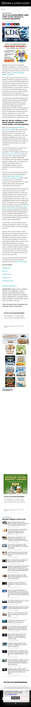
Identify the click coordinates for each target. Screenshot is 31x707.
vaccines (16, 300)
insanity (9, 295)
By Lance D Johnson (17, 549)
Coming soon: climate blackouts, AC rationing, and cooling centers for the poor (17, 584)
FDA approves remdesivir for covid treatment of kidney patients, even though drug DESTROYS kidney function (18, 539)
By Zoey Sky (16, 526)
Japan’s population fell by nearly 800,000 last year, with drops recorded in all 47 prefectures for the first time (18, 524)
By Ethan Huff (16, 534)
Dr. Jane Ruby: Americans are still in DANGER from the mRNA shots (17, 621)
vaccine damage (18, 298)
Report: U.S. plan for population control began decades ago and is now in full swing (18, 614)
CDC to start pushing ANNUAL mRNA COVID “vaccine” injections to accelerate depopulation (18, 546)
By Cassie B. (16, 557)
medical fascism (17, 295)
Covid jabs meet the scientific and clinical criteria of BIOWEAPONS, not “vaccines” (18, 607)
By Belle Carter (17, 572)
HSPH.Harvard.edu (7, 281)
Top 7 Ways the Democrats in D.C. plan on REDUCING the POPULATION (18, 601)
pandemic (21, 296)
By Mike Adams (17, 563)
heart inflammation (13, 293)
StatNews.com (6, 277)
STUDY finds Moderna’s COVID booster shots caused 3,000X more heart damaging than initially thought (17, 531)
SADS (25, 296)
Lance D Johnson (14, 21)
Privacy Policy (13, 694)
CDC (9, 291)
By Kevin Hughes (17, 623)
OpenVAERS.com (7, 274)
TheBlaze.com (6, 268)
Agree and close (15, 698)
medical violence (12, 296)
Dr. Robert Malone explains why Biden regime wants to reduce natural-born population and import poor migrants (17, 628)
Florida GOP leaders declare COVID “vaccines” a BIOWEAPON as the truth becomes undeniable (17, 645)
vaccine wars (10, 300)
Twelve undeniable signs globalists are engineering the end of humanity (18, 560)
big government (16, 289)
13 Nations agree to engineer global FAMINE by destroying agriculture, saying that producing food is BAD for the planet (18, 671)
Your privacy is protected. (9, 326)
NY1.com (4, 271)
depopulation (15, 291)
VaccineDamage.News (20, 261)
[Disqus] (15, 412)
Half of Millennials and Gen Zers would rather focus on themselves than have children (18, 554)
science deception (7, 298)
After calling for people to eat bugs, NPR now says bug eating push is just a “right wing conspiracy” (18, 577)
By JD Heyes (16, 617)
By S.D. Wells (16, 597)
